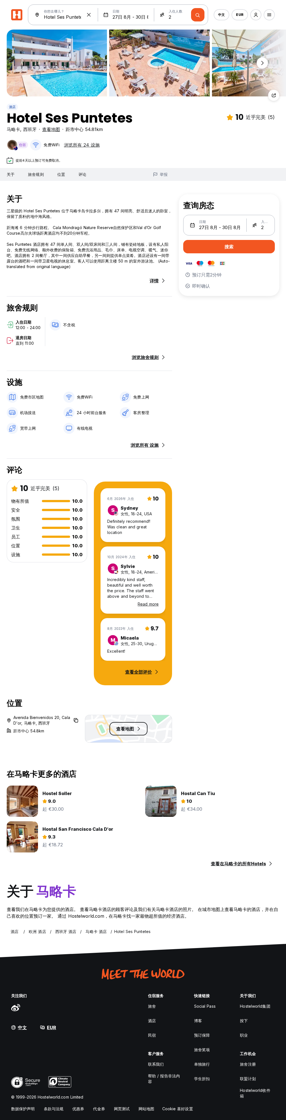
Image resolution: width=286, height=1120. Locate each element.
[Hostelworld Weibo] (15, 1007)
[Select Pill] (255, 14)
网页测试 (122, 1108)
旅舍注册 (248, 1064)
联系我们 (156, 1064)
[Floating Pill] (262, 63)
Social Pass (205, 1006)
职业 (244, 1035)
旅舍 (152, 1006)
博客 (198, 1020)
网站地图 (146, 1108)
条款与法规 (54, 1108)
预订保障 (202, 1035)
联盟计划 (248, 1078)
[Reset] (89, 14)
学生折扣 (202, 1078)
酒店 (12, 107)
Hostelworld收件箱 (255, 1093)
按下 (244, 1020)
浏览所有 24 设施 (82, 145)
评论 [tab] (82, 174)
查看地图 (51, 129)
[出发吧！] (197, 14)
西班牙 (30, 129)
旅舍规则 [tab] (36, 174)
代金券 (99, 1108)
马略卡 (13, 129)
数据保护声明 (23, 1108)
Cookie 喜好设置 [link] (177, 1108)
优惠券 (78, 1108)
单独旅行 (202, 1064)
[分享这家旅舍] (273, 95)
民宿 (152, 1035)
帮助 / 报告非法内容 (164, 1078)
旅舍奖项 (202, 1049)
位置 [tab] (61, 174)
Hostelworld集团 (255, 1006)
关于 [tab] (11, 174)
